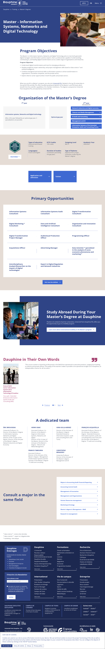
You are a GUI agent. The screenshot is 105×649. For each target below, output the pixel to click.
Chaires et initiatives (86, 562)
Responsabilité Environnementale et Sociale (43, 556)
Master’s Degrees (25, 9)
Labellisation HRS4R (86, 564)
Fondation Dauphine (40, 566)
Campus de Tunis (39, 591)
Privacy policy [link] (38, 646)
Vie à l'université (62, 580)
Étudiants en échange (41, 584)
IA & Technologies (14, 566)
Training (14, 9)
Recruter (82, 589)
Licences (59, 557)
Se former (83, 594)
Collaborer (83, 591)
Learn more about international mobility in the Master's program (70, 330)
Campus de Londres (40, 589)
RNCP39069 (14, 157)
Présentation (38, 580)
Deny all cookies (19, 646)
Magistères (60, 561)
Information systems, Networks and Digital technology (23, 114)
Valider (11, 597)
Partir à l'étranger (39, 587)
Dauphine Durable (40, 559)
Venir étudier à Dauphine (42, 582)
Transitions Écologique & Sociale (18, 568)
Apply (84, 3)
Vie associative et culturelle (65, 582)
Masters (59, 559)
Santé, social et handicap (64, 591)
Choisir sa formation (63, 550)
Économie (11, 561)
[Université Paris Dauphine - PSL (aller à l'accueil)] (15, 3)
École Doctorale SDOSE (87, 559)
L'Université (38, 550)
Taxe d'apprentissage (86, 587)
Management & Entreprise (16, 563)
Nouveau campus (39, 553)
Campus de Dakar (39, 594)
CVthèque (83, 557)
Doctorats (60, 564)
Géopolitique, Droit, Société (16, 559)
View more (37, 569)
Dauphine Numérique (41, 561)
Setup (29, 646)
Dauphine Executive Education (13, 606)
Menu (97, 3)
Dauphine (6, 9)
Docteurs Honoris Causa (87, 553)
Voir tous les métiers (51, 282)
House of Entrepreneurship (42, 564)
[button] (46, 405)
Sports (59, 587)
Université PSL (57, 83)
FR (91, 3)
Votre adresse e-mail (12, 578)
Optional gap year (57, 117)
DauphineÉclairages (12, 549)
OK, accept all (7, 646)
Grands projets (84, 582)
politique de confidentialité (15, 591)
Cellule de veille (62, 589)
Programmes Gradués (64, 566)
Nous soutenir (84, 584)
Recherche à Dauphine (87, 555)
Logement (60, 584)
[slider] (52, 115)
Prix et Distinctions (86, 550)
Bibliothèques (61, 594)
